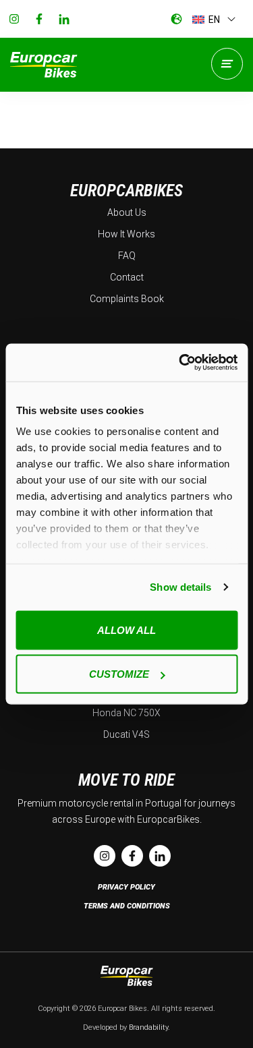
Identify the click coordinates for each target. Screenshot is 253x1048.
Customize (119, 674)
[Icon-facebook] (39, 19)
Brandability (148, 1027)
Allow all (126, 629)
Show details (180, 587)
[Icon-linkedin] (64, 19)
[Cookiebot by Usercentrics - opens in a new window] (180, 363)
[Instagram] (14, 19)
